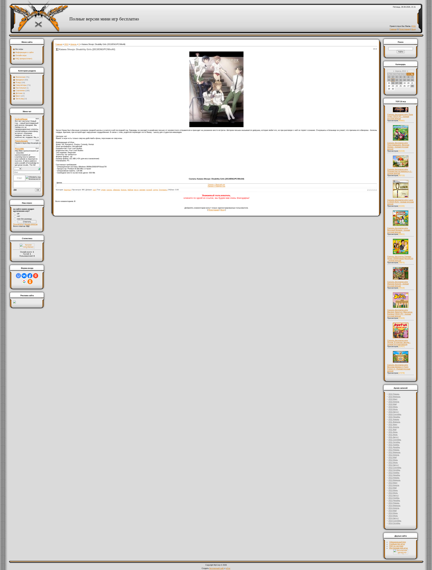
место (136, 190)
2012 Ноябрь (393, 473)
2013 (66, 44)
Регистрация (404, 29)
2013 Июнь (393, 490)
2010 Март (392, 399)
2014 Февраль (394, 505)
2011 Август (393, 437)
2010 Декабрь (394, 417)
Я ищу (18, 82)
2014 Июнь (393, 513)
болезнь (124, 190)
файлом (130, 190)
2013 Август (393, 495)
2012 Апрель (393, 455)
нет (18, 216)
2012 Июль (393, 462)
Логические (20, 77)
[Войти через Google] (24, 281)
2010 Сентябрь (394, 414)
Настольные (21, 88)
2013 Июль (393, 493)
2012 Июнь (393, 460)
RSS (414, 26)
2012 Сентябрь (394, 468)
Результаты (18, 224)
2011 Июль (393, 435)
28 (412, 86)
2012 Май (392, 457)
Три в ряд (20, 99)
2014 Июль (393, 516)
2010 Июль (393, 409)
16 (393, 83)
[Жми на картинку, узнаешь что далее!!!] (400, 112)
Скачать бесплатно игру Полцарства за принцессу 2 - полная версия (399, 171)
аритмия (142, 190)
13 (408, 80)
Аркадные (20, 80)
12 (404, 80)
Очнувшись (163, 190)
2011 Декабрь (394, 447)
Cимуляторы (21, 85)
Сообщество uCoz (397, 544)
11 (401, 80)
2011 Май (392, 430)
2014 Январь (393, 503)
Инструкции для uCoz (398, 548)
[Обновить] (39, 168)
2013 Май (392, 488)
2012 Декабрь (394, 475)
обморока (116, 190)
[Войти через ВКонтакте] (24, 275)
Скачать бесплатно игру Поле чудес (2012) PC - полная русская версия (400, 116)
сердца (155, 190)
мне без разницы (24, 219)
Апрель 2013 (400, 71)
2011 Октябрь (394, 442)
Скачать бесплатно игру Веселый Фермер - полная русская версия (398, 230)
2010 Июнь (393, 407)
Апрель (73, 44)
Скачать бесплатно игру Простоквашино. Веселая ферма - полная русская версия (398, 146)
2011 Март (392, 424)
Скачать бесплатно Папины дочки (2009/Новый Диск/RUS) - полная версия (400, 258)
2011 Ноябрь (393, 445)
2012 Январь (393, 450)
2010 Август (393, 412)
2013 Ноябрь (393, 498)
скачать (109, 190)
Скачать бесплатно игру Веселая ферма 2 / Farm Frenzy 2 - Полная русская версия (398, 368)
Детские (19, 93)
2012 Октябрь (394, 470)
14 (412, 80)
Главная (393, 29)
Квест (18, 96)
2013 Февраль (394, 480)
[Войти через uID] (18, 275)
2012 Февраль (394, 452)
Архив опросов (31, 224)
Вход (413, 29)
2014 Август (393, 518)
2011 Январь (393, 419)
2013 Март (392, 483)
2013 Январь (393, 478)
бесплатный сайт (216, 568)
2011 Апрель (393, 427)
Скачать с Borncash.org (216, 184)
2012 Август (393, 465)
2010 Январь (393, 394)
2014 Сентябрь (394, 521)
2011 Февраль (394, 422)
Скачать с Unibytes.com (216, 186)
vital (94, 190)
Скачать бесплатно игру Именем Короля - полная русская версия (398, 284)
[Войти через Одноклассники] (30, 281)
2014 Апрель (393, 508)
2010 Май (392, 404)
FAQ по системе (396, 546)
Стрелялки (20, 90)
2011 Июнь (393, 432)
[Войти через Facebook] (29, 275)
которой (149, 190)
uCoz (228, 568)
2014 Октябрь (394, 523)
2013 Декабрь (394, 500)
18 (401, 83)
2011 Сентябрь (394, 440)
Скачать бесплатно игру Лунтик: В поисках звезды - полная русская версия (399, 342)
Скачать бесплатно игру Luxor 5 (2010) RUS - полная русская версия (400, 202)
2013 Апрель (393, 485)
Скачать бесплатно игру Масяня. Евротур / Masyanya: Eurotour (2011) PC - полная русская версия (400, 313)
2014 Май (392, 511)
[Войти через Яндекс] (35, 275)
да (18, 213)
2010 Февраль (394, 397)
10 (397, 80)
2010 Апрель (393, 402)
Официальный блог (397, 542)
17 (397, 83)
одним (103, 190)
